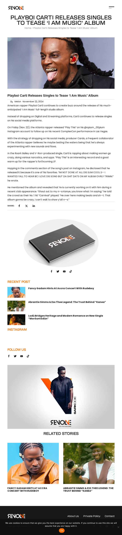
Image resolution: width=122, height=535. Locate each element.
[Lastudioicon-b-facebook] (51, 271)
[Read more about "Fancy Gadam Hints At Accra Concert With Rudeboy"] (16, 292)
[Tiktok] (70, 271)
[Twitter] (58, 271)
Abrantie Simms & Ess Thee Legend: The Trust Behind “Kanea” (67, 302)
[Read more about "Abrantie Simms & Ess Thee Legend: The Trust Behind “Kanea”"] (16, 306)
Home (28, 28)
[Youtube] (64, 271)
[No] (118, 527)
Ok (61, 530)
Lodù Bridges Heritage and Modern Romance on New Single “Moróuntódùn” (65, 317)
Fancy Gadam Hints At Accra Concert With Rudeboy (61, 288)
